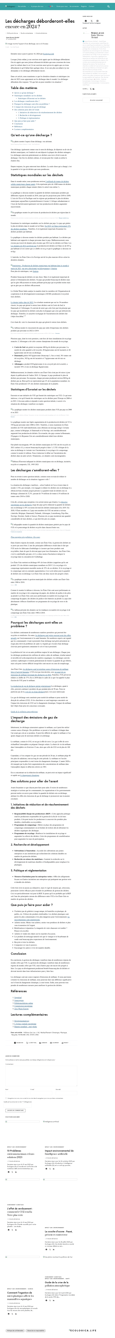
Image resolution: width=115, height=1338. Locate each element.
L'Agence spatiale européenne (25, 1023)
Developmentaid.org (21, 1021)
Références (18, 126)
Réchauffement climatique (50, 1033)
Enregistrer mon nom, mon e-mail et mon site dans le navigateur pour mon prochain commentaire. (35, 1098)
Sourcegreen (19, 1000)
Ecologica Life (48, 53)
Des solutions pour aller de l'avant (26, 109)
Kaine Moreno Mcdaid (12, 37)
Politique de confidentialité (15, 1330)
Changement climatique (15, 1204)
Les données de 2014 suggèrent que (24, 246)
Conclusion (18, 123)
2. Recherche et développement (29, 115)
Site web (58, 1089)
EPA (16, 585)
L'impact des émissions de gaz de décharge (30, 107)
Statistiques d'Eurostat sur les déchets (32, 98)
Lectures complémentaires (24, 129)
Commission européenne (16, 532)
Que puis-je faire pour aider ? (25, 121)
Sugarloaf (18, 997)
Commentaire (9, 1064)
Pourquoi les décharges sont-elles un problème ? (32, 104)
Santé (68, 1278)
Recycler (14, 1035)
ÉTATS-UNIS (34, 1035)
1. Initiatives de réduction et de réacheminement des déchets (40, 112)
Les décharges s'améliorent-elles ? (26, 101)
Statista (35, 271)
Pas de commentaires (27, 33)
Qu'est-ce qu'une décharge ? (24, 92)
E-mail (33, 1089)
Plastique (63, 1033)
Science (30, 1289)
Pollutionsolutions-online (23, 1003)
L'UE (38, 1033)
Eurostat (13, 417)
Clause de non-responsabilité (35, 1330)
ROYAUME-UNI (23, 1035)
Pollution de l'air (29, 1033)
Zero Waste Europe (21, 1008)
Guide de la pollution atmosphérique (24, 711)
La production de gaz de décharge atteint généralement (31, 686)
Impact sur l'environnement (17, 1147)
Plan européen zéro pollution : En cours (25, 537)
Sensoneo (57, 333)
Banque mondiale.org (64, 218)
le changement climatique (29, 775)
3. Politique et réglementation (29, 118)
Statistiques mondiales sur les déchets (28, 95)
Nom (7, 1089)
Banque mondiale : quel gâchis (25, 1026)
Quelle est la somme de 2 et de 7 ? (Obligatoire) (18, 1102)
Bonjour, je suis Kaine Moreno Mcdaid (97, 35)
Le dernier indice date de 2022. (22, 302)
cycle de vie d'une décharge (35, 691)
